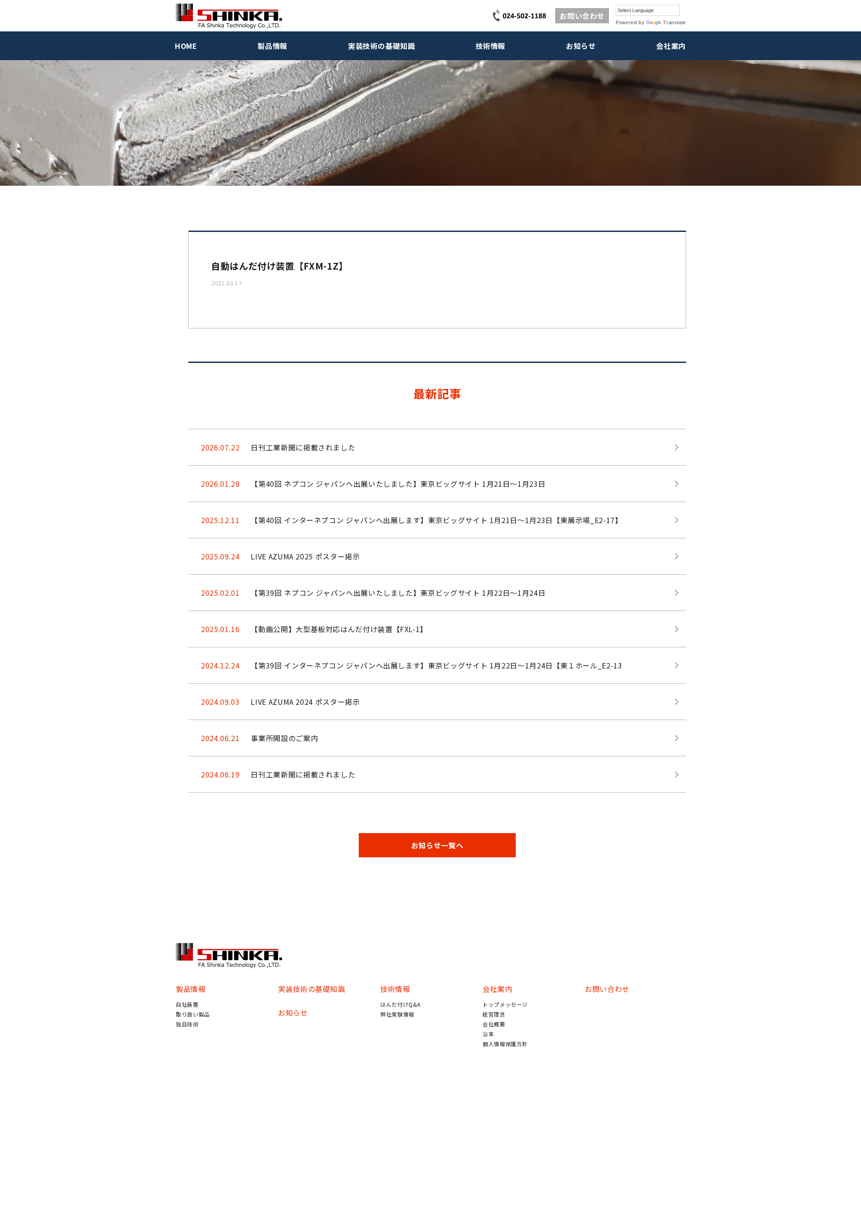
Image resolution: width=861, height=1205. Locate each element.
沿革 (488, 1034)
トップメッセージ (505, 1004)
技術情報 (491, 45)
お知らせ (581, 45)
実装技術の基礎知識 (381, 45)
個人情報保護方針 (505, 1044)
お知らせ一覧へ (437, 845)
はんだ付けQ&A (400, 1004)
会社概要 (494, 1024)
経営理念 (494, 1014)
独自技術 (187, 1024)
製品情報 (272, 45)
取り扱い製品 (193, 1014)
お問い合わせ (582, 15)
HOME (186, 45)
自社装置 (187, 1004)
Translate (674, 22)
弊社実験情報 (397, 1014)
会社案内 (671, 45)
